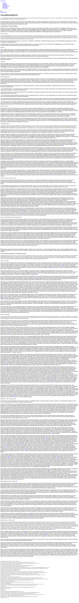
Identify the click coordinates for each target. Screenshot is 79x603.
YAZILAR (5, 3)
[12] (53, 267)
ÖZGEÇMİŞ (5, 8)
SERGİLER (5, 7)
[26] (26, 449)
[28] (8, 457)
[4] (63, 132)
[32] (31, 514)
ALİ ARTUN (2, 0)
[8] (51, 174)
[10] (22, 212)
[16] (8, 333)
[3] (65, 120)
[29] (58, 457)
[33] (17, 528)
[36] (46, 534)
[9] (72, 204)
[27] (8, 456)
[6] (63, 145)
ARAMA (4, 2)
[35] (25, 532)
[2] (6, 83)
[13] (37, 274)
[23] (46, 439)
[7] (12, 159)
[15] (5, 297)
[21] (14, 395)
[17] (6, 360)
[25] (6, 446)
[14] (16, 288)
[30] (48, 466)
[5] (25, 145)
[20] (51, 378)
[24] (21, 443)
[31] (16, 481)
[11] (62, 265)
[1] (1, 53)
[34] (54, 529)
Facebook (5, 12)
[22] (52, 432)
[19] (56, 369)
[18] (5, 364)
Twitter (1, 12)
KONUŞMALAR (6, 6)
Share (1, 11)
